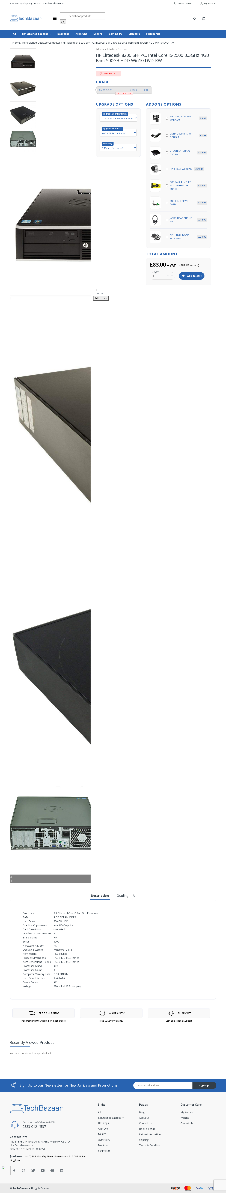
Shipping (143, 1139)
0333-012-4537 (184, 3)
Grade (102, 82)
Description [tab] (100, 895)
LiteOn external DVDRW (188, 152)
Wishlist (110, 73)
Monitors (134, 33)
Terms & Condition (149, 1145)
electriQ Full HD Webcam (188, 118)
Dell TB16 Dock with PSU (188, 237)
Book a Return (147, 1129)
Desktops (63, 33)
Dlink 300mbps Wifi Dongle (188, 135)
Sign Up (204, 1085)
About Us (144, 1117)
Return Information (149, 1134)
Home (16, 42)
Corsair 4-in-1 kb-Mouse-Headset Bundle (188, 185)
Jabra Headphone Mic (188, 219)
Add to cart (194, 276)
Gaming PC (115, 33)
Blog (141, 1112)
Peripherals (153, 33)
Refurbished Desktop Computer (41, 42)
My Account (210, 3)
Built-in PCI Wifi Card (188, 202)
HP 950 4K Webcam (186, 169)
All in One (81, 33)
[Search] (63, 21)
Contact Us (145, 1123)
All (14, 33)
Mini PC (97, 33)
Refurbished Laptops (35, 33)
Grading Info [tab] (126, 895)
